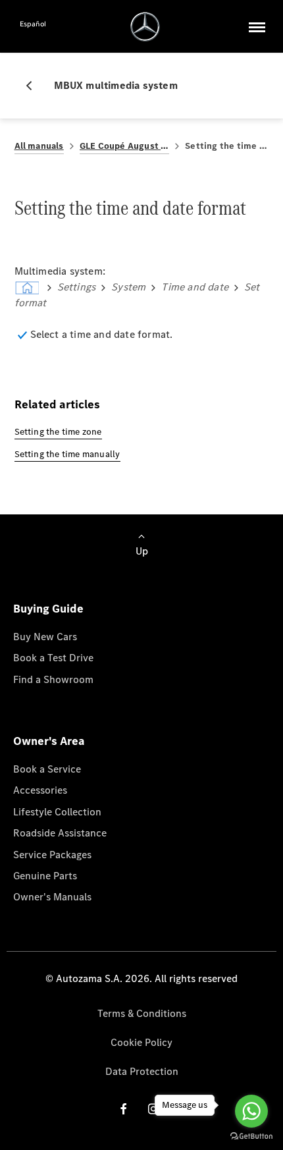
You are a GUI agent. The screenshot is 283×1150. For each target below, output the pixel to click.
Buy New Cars (45, 636)
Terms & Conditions (141, 1013)
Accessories (40, 790)
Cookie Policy (141, 1042)
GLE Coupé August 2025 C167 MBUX (125, 146)
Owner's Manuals (52, 897)
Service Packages (52, 855)
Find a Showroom (53, 679)
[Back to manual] (34, 85)
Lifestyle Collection (57, 812)
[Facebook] (124, 1109)
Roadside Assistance (60, 833)
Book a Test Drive (53, 658)
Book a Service (47, 769)
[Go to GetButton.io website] (251, 1136)
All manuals (39, 146)
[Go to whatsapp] (251, 1111)
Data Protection (141, 1071)
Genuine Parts (45, 876)
